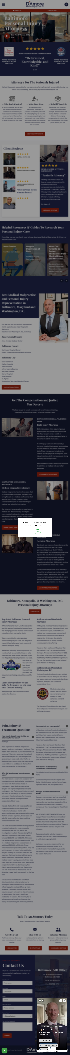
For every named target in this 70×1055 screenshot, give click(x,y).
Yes (38, 532)
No (32, 532)
